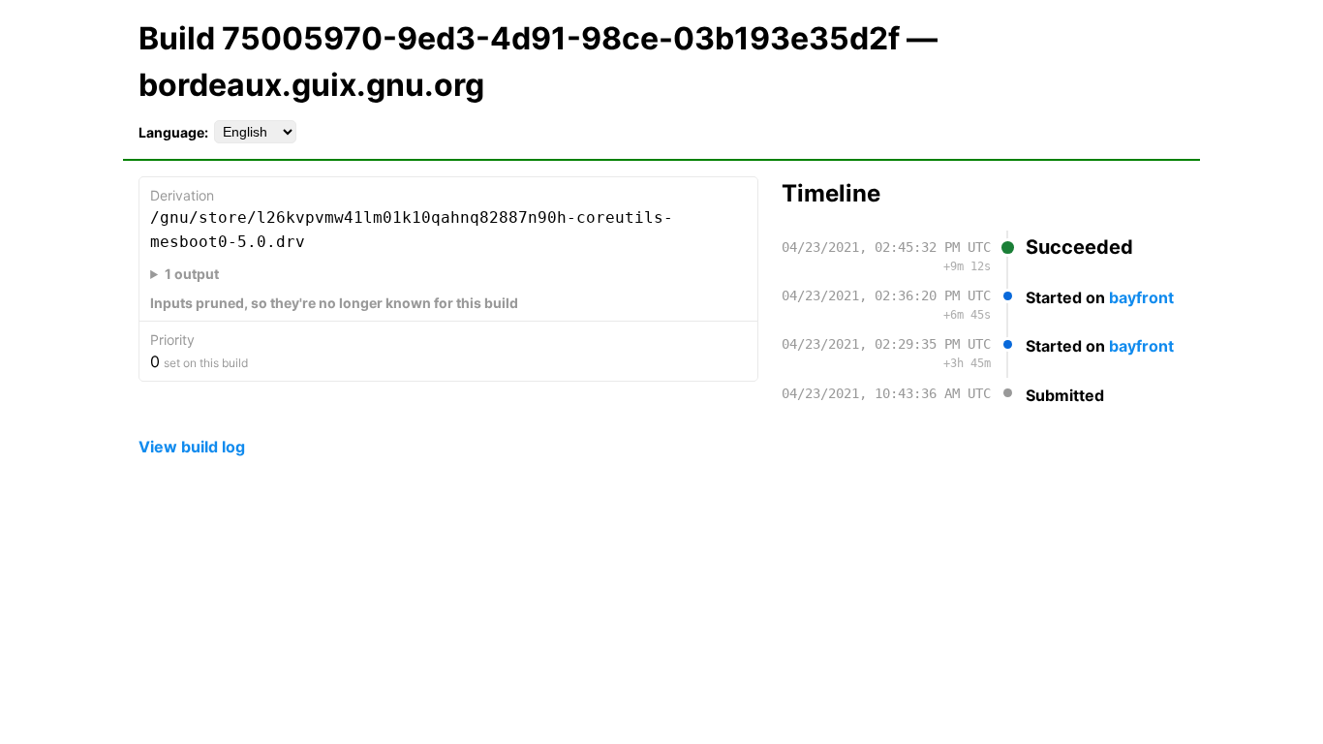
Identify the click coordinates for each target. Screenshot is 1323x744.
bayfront (1141, 297)
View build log (191, 446)
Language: (173, 132)
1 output (192, 273)
